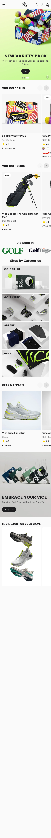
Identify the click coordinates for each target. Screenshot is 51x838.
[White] (48, 148)
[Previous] (40, 88)
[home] (25, 4)
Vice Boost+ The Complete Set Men (20, 215)
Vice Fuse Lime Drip (13, 433)
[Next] (46, 88)
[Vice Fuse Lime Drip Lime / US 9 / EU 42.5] (21, 410)
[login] (42, 4)
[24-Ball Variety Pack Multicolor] (21, 113)
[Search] (36, 4)
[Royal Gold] (43, 148)
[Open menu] (3, 4)
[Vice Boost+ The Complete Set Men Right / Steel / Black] (21, 191)
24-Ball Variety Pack (14, 136)
